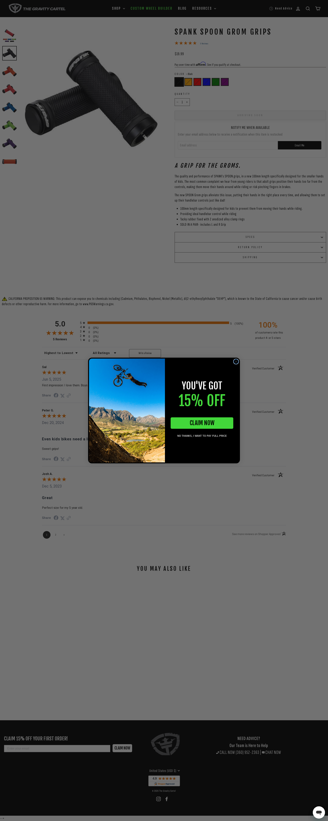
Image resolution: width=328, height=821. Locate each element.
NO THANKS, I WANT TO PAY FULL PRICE (202, 435)
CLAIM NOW (202, 422)
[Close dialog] (236, 361)
